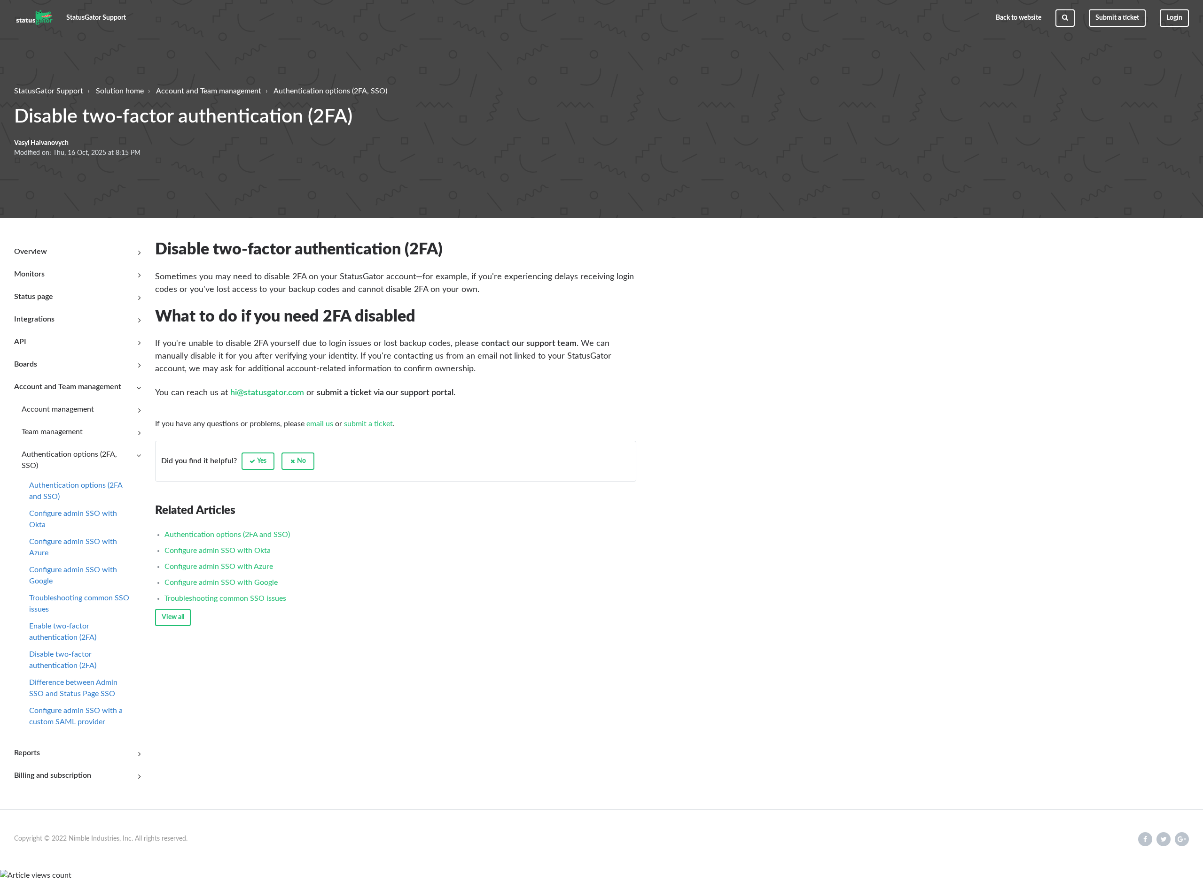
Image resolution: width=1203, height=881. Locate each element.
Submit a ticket (1117, 18)
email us (319, 424)
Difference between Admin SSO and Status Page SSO (73, 688)
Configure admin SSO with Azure (73, 547)
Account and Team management (208, 91)
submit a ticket (368, 424)
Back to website (1018, 18)
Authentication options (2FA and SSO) (75, 491)
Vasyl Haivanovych (41, 143)
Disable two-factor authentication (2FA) (62, 660)
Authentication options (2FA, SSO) (330, 91)
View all (173, 617)
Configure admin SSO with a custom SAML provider (76, 716)
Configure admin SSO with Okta (73, 519)
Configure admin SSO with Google (73, 575)
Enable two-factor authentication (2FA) (62, 631)
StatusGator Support (48, 91)
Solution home (120, 91)
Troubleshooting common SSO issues (79, 603)
